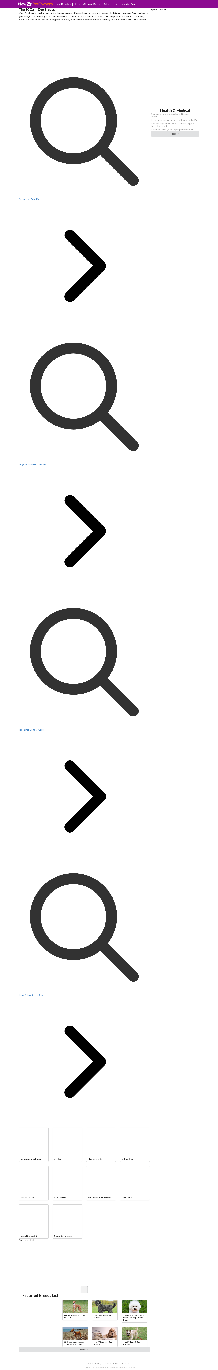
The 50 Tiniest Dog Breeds (131, 1343)
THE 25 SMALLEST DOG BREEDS (74, 1316)
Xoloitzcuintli (60, 1197)
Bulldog (57, 1159)
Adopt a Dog (110, 3)
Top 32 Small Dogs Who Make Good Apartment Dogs (133, 1317)
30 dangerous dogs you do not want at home (74, 1343)
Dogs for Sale (128, 3)
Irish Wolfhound (128, 1159)
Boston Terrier (27, 1197)
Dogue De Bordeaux (63, 1236)
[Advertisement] (84, 44)
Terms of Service (111, 1363)
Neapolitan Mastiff (28, 1236)
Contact (126, 1363)
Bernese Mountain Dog (30, 1159)
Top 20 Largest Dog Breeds (102, 1316)
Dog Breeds (62, 3)
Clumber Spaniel (95, 1159)
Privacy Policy (94, 1363)
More (83, 1349)
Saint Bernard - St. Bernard (99, 1197)
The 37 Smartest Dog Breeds (103, 1343)
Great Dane (126, 1197)
